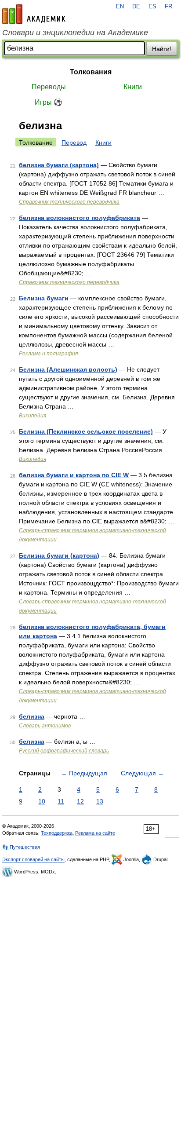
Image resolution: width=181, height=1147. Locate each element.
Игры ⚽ (48, 102)
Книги (132, 87)
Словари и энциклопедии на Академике (75, 32)
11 (61, 801)
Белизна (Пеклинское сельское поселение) (86, 431)
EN (120, 7)
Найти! (161, 48)
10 (41, 801)
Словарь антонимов (45, 726)
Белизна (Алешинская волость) (68, 369)
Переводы (49, 87)
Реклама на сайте (95, 833)
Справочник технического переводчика (69, 202)
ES (152, 7)
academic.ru (33, 14)
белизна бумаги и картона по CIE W (74, 475)
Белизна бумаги (44, 298)
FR (168, 7)
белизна (31, 716)
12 (80, 801)
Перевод (74, 142)
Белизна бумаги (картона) (59, 555)
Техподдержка (56, 833)
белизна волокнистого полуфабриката (79, 217)
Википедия (32, 416)
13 (99, 801)
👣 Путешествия (21, 847)
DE (136, 7)
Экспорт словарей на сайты (33, 859)
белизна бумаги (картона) (59, 164)
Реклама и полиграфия (48, 354)
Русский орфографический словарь (64, 751)
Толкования (91, 72)
